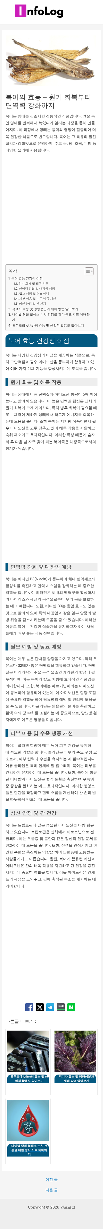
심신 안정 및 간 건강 (32, 303)
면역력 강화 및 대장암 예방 (37, 288)
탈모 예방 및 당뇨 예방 (34, 293)
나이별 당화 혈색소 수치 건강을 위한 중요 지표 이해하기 (51, 317)
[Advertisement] (51, 210)
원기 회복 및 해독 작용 (33, 283)
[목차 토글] (86, 271)
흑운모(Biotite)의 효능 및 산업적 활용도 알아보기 (48, 325)
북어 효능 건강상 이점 (27, 278)
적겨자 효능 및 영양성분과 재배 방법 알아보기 (45, 309)
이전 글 (52, 1180)
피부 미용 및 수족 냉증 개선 (37, 298)
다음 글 (52, 1190)
